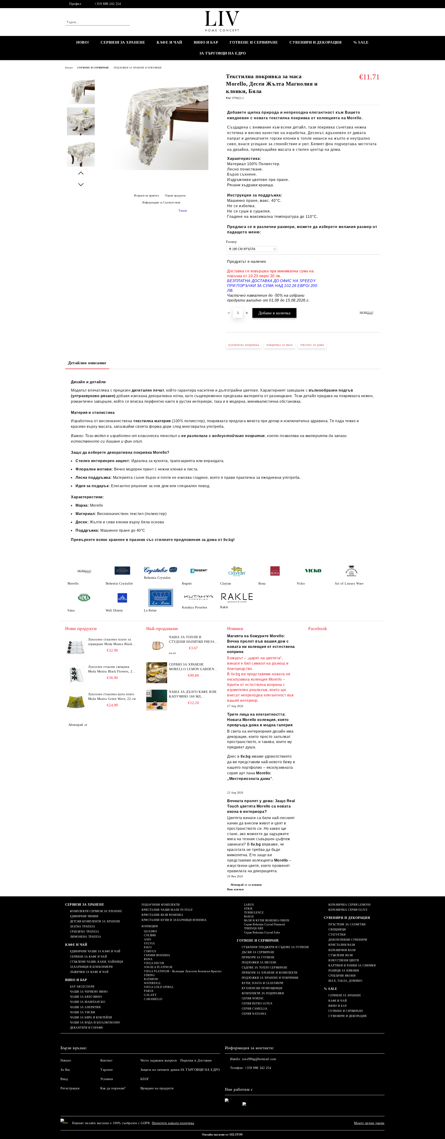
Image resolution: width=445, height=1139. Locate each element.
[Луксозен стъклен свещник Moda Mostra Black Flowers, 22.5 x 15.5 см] (75, 675)
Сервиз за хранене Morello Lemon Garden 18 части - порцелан (191, 667)
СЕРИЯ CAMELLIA (254, 1008)
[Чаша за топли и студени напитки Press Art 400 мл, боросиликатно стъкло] (156, 645)
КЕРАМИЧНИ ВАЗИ (342, 950)
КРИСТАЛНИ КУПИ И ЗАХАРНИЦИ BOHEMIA (174, 920)
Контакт (106, 1060)
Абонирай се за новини (246, 884)
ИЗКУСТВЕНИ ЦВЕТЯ (343, 960)
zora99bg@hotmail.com (259, 1059)
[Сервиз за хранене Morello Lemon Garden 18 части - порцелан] (156, 672)
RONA (148, 959)
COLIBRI (150, 935)
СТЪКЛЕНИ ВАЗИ (340, 955)
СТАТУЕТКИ (337, 934)
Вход (64, 1079)
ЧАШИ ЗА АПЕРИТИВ (85, 1007)
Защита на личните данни (160, 1069)
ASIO (147, 939)
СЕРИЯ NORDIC (253, 998)
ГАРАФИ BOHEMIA (157, 955)
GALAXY (150, 995)
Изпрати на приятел (146, 195)
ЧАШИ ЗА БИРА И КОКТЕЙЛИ (91, 1017)
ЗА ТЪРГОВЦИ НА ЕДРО (222, 53)
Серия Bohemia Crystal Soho (262, 932)
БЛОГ (144, 1079)
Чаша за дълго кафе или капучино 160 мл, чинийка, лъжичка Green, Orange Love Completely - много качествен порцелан (192, 694)
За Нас (65, 1069)
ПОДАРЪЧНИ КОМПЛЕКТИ (161, 904)
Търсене (106, 1069)
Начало (69, 67)
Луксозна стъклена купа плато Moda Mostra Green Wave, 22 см (112, 696)
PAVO (148, 947)
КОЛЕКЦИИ (150, 926)
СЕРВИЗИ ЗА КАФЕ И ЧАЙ (88, 956)
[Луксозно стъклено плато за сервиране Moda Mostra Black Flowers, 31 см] (75, 647)
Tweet (182, 210)
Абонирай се (77, 725)
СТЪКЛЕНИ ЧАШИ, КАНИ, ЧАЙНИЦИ (96, 961)
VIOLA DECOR (154, 963)
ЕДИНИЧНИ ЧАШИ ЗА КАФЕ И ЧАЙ (95, 951)
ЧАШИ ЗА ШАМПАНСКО (87, 1002)
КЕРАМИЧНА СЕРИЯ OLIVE (347, 909)
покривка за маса (280, 345)
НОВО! (82, 42)
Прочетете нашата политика (173, 1123)
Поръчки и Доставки (196, 1060)
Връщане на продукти (157, 1088)
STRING (149, 975)
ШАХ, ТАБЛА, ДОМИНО (345, 980)
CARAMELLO (153, 999)
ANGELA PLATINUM (158, 967)
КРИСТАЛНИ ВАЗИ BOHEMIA (162, 915)
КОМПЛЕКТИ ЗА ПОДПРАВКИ (263, 993)
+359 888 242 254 (108, 4)
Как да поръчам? (112, 1088)
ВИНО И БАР (206, 42)
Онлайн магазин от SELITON (222, 1134)
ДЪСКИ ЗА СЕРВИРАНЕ (258, 952)
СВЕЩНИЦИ (337, 929)
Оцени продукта (175, 195)
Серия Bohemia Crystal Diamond (264, 924)
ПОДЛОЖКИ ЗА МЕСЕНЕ (259, 962)
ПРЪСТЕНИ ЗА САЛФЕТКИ (347, 924)
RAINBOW (151, 979)
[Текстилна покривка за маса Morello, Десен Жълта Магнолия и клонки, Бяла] (159, 169)
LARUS (249, 904)
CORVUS (150, 951)
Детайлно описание (87, 362)
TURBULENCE (254, 912)
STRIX (248, 908)
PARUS (148, 991)
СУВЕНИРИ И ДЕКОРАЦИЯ (315, 42)
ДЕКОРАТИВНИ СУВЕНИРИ (347, 939)
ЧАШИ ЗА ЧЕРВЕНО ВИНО (89, 991)
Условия (106, 1079)
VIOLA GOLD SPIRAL (159, 987)
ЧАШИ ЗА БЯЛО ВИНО (86, 996)
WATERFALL (152, 983)
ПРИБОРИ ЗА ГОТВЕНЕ (258, 957)
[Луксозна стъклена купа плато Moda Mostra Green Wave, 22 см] (75, 702)
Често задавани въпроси (158, 1060)
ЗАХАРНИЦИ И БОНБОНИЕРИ (91, 966)
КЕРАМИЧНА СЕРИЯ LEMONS (349, 904)
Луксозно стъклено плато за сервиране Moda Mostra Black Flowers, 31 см (110, 642)
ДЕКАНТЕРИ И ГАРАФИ (86, 1027)
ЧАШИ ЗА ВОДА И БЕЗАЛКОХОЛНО (95, 1022)
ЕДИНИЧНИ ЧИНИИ (84, 916)
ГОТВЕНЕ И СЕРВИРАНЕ (254, 42)
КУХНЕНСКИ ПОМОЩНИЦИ (262, 988)
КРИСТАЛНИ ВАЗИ (341, 944)
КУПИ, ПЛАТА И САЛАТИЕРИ (262, 983)
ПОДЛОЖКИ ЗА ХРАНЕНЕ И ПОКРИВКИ (138, 67)
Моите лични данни (369, 1123)
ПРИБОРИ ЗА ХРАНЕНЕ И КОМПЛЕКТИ (269, 972)
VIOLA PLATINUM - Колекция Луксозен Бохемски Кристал (182, 971)
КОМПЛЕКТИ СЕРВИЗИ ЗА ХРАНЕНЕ (96, 911)
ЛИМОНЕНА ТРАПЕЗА (85, 936)
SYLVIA (149, 943)
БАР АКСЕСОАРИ (82, 986)
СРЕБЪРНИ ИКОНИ (342, 975)
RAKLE (249, 916)
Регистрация (69, 1088)
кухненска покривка (243, 345)
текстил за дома (312, 345)
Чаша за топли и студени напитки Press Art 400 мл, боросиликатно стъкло (191, 639)
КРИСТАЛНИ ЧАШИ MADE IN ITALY (167, 909)
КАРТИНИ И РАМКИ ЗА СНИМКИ (352, 965)
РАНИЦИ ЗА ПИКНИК (343, 970)
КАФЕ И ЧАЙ (169, 42)
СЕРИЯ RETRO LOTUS (257, 1003)
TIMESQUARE (253, 928)
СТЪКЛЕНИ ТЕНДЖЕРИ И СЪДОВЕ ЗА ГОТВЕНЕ (275, 947)
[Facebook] (377, 3)
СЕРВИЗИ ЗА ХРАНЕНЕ (123, 42)
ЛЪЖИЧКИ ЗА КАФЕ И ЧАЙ (89, 972)
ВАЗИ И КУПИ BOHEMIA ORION (266, 920)
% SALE (361, 42)
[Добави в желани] (376, 281)
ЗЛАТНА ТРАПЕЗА (82, 926)
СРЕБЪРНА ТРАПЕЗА (84, 931)
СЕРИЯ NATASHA (254, 1013)
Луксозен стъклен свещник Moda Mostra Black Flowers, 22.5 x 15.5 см (112, 669)
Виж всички (235, 889)
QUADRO (150, 931)
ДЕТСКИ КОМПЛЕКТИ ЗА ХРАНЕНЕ (95, 921)
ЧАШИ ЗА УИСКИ (82, 1012)
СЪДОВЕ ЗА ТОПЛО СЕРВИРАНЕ (264, 967)
